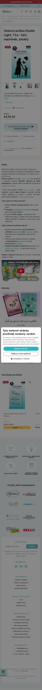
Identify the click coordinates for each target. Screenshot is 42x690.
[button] (21, 358)
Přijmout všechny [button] (21, 349)
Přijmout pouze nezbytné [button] (21, 354)
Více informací (34, 344)
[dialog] (21, 345)
